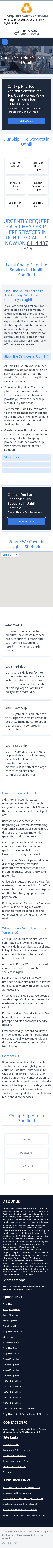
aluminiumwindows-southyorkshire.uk (23, 1498)
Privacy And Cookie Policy (16, 1460)
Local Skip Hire (10, 1315)
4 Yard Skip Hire (11, 1364)
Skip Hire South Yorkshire (27, 16)
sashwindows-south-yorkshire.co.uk (21, 1487)
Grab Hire (8, 1337)
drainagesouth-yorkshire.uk (17, 1492)
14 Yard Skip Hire (12, 1392)
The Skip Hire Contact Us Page (18, 1408)
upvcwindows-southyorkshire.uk (20, 1509)
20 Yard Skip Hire (12, 1397)
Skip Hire (8, 1304)
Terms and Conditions (14, 1466)
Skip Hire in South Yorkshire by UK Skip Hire (25, 1414)
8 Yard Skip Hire (11, 1375)
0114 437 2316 (34, 246)
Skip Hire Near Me (12, 1331)
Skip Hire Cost (10, 1348)
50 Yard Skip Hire (12, 1403)
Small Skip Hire (11, 1326)
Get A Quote (26, 121)
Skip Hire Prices (11, 1353)
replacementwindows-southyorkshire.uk (24, 1514)
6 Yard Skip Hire (11, 1370)
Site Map (7, 1472)
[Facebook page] (3, 1543)
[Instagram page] (9, 1543)
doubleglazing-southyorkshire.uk (20, 1503)
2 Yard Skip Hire (11, 1359)
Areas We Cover (11, 1444)
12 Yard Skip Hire (12, 1386)
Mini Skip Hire (10, 1320)
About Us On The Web (14, 1455)
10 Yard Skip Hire (12, 1381)
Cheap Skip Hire (11, 1309)
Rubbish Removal (12, 1342)
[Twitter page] (15, 1543)
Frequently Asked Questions (17, 1449)
